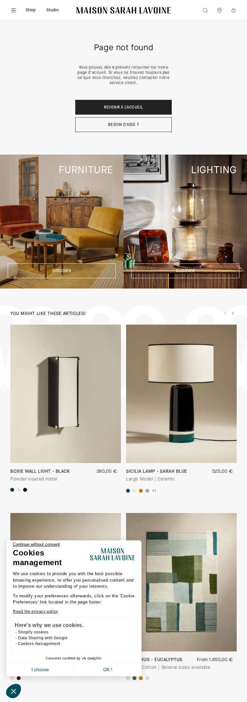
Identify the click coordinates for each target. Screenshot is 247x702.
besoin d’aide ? (123, 125)
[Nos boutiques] (219, 10)
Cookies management (39, 643)
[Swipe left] (225, 313)
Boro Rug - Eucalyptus (154, 660)
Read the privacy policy (35, 611)
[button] (13, 691)
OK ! (107, 669)
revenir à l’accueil (123, 107)
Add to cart (181, 640)
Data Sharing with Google (43, 638)
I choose (40, 669)
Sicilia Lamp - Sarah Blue (156, 471)
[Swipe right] (233, 313)
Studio (52, 10)
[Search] (205, 10)
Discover (61, 271)
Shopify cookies (33, 632)
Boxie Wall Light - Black (40, 471)
